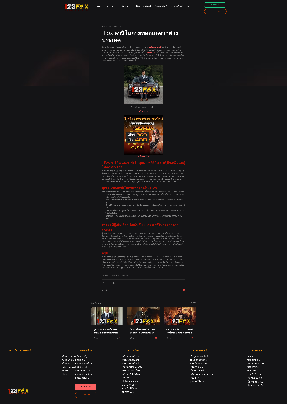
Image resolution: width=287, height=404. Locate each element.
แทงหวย (113, 276)
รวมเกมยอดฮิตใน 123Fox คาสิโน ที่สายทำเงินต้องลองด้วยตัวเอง (179, 331)
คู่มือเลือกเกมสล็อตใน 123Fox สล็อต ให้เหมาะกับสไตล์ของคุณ (107, 331)
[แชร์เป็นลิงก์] (119, 283)
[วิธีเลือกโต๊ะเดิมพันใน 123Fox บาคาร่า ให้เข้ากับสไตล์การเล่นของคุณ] (143, 316)
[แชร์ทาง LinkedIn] (114, 283)
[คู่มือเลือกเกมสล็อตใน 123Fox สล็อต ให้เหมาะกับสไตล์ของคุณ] (107, 316)
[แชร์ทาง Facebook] (103, 283)
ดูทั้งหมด (193, 303)
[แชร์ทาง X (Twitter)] (109, 283)
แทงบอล (105, 276)
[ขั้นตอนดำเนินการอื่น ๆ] (183, 26)
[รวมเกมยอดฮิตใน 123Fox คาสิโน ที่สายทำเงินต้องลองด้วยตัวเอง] (180, 316)
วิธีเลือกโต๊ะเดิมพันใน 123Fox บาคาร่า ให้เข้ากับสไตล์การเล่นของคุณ (143, 331)
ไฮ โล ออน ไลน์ (122, 276)
